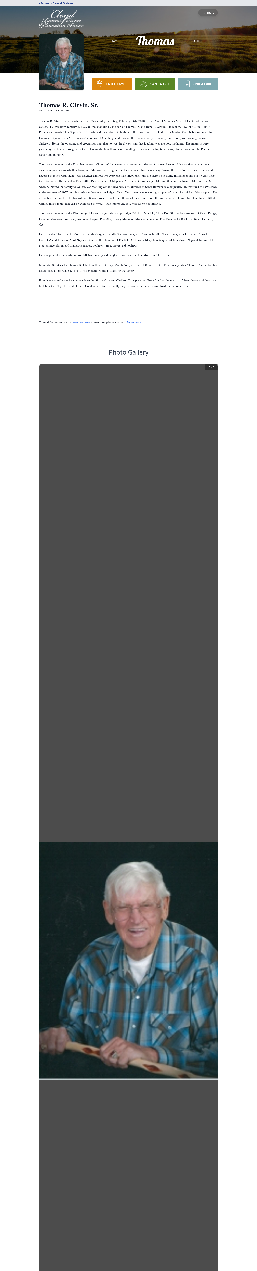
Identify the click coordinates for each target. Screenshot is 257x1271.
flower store (133, 322)
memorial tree (81, 322)
